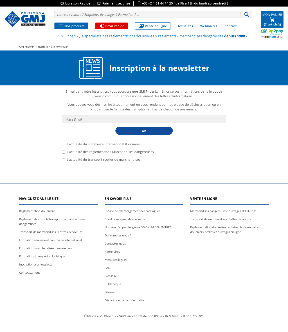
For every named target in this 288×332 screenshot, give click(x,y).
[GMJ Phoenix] (24, 19)
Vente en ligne (153, 26)
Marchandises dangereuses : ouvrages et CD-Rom (223, 211)
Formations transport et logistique (42, 256)
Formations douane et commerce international (50, 240)
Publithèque (113, 284)
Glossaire (111, 276)
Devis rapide (111, 26)
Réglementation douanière (37, 211)
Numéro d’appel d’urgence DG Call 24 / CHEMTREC (138, 227)
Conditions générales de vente (125, 219)
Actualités (185, 26)
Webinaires (208, 26)
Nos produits (71, 26)
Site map (110, 292)
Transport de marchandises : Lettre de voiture (220, 219)
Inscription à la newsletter (36, 264)
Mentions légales (116, 260)
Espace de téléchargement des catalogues (132, 211)
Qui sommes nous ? (118, 235)
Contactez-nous (29, 272)
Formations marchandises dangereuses (45, 248)
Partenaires (112, 252)
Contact (231, 26)
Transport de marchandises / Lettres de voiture (50, 232)
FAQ (107, 268)
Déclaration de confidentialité (124, 300)
